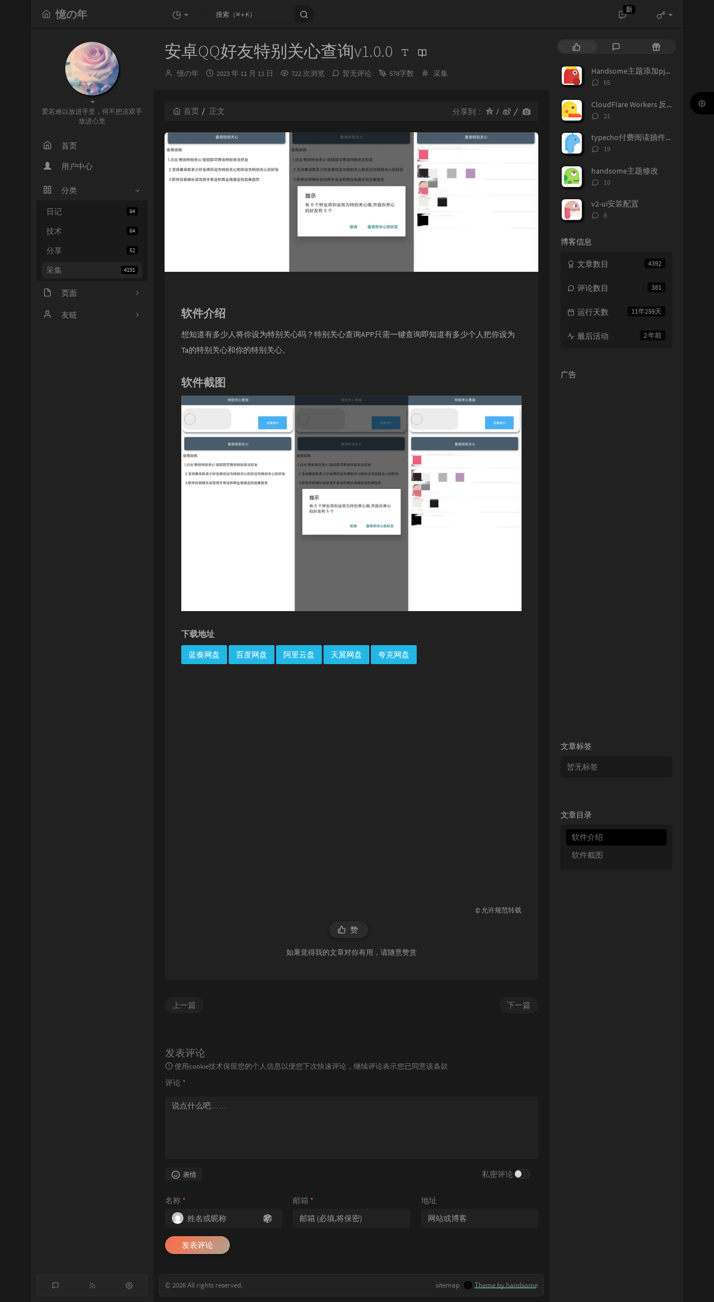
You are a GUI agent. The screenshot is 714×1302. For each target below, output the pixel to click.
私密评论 (497, 1174)
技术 (90, 231)
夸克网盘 (393, 655)
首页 (191, 111)
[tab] (576, 46)
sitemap (448, 1285)
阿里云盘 (299, 655)
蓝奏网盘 (204, 655)
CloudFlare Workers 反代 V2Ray (643, 104)
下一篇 (518, 1005)
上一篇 (184, 1005)
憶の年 (188, 73)
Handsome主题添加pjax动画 (639, 71)
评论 (175, 1083)
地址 (429, 1200)
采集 (90, 270)
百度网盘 (251, 655)
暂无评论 (357, 73)
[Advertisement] (351, 780)
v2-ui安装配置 (615, 204)
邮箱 (303, 1200)
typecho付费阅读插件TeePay (640, 137)
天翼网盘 (346, 655)
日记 (90, 211)
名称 (175, 1200)
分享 (90, 251)
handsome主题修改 (624, 171)
